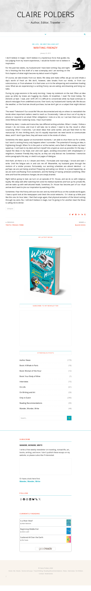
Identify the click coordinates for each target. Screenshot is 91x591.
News (65, 571)
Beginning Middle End (29, 529)
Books (18, 571)
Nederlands (49, 574)
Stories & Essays (27, 571)
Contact (41, 574)
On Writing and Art (49, 44)
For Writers (79, 571)
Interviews (24, 381)
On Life (35, 44)
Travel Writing (38, 571)
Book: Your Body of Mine (30, 376)
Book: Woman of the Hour (30, 371)
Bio (14, 571)
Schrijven (10, 209)
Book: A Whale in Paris (29, 365)
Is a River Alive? (26, 521)
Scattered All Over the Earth (31, 537)
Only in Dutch (25, 398)
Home (11, 571)
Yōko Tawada (25, 540)
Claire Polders (45, 14)
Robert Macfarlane (26, 523)
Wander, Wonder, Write (29, 408)
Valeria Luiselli (25, 532)
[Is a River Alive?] (68, 522)
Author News (25, 360)
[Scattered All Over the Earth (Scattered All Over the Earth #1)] (68, 539)
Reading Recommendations (31, 403)
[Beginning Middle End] (68, 531)
